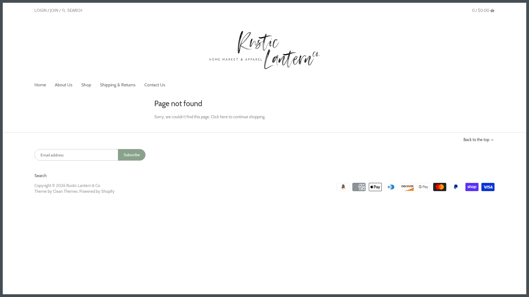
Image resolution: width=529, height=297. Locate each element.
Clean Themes (65, 191)
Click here (219, 116)
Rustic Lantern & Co (83, 185)
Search (40, 175)
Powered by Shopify (97, 191)
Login (40, 10)
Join (54, 10)
